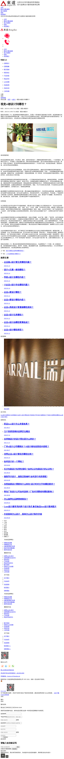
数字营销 (6, 564)
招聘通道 (3, 97)
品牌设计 (8, 415)
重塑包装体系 (8, 549)
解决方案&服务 (8, 21)
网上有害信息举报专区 (7, 670)
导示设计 (38, 415)
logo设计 (3, 415)
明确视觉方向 (8, 544)
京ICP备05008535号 (51, 679)
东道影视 (6, 568)
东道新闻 (6, 584)
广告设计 (49, 415)
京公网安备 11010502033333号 (9, 681)
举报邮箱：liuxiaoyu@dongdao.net (10, 676)
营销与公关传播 (8, 566)
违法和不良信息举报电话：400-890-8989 (12, 673)
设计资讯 (4, 417)
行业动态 (6, 581)
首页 (9, 99)
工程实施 (6, 571)
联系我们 (6, 26)
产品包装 (6, 561)
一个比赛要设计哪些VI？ (13, 253)
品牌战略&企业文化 (10, 557)
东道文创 (6, 570)
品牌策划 (54, 415)
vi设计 (14, 99)
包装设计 (33, 415)
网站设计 (27, 415)
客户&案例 (7, 23)
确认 (18, 747)
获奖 (5, 24)
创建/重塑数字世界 (9, 546)
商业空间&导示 (8, 563)
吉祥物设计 (14, 415)
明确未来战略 (8, 542)
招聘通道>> (7, 649)
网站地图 (3, 691)
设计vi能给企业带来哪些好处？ (15, 250)
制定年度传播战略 (9, 548)
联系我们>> (7, 646)
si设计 (19, 415)
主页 (5, 19)
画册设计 (43, 415)
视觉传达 (6, 559)
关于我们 (6, 578)
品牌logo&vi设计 (9, 556)
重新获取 (14, 749)
